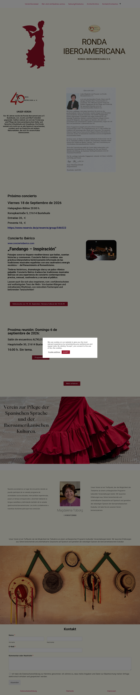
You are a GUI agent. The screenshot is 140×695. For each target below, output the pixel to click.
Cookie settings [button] (54, 352)
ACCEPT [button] (66, 352)
